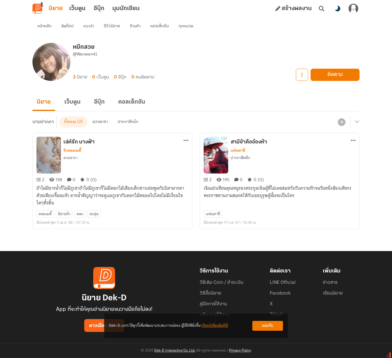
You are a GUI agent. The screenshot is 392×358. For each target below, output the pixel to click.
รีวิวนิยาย (112, 26)
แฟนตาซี (238, 150)
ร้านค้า (135, 26)
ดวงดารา (100, 122)
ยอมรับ (267, 325)
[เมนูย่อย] (356, 122)
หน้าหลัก (44, 26)
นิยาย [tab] (56, 9)
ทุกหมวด (186, 26)
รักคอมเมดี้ (72, 150)
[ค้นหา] (321, 8)
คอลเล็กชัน (159, 26)
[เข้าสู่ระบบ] (353, 8)
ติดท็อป (67, 26)
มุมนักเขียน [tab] (126, 9)
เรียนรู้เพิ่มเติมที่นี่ (215, 325)
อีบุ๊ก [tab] (99, 9)
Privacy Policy (240, 350)
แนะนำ (88, 26)
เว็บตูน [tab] (77, 9)
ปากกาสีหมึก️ (128, 122)
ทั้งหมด (70, 122)
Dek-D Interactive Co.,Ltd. (174, 350)
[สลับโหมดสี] (337, 8)
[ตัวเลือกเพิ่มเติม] (302, 75)
